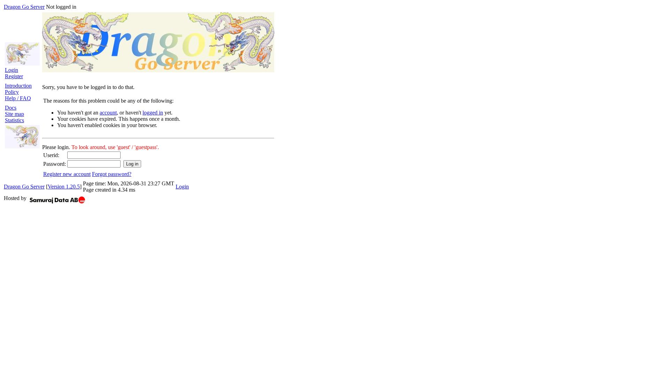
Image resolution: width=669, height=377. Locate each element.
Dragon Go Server (24, 7)
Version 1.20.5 (64, 187)
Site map (14, 114)
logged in (153, 113)
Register (14, 76)
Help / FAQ (18, 98)
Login (11, 70)
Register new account (67, 174)
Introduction (18, 86)
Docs (10, 108)
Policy (12, 92)
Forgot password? (111, 174)
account (108, 113)
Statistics (14, 120)
